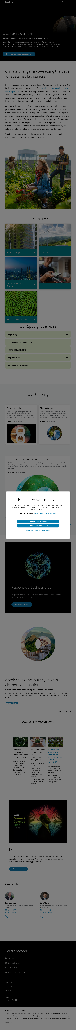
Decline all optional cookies (38, 526)
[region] (38, 515)
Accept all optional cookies (38, 521)
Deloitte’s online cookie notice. (46, 513)
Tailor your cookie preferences (38, 531)
